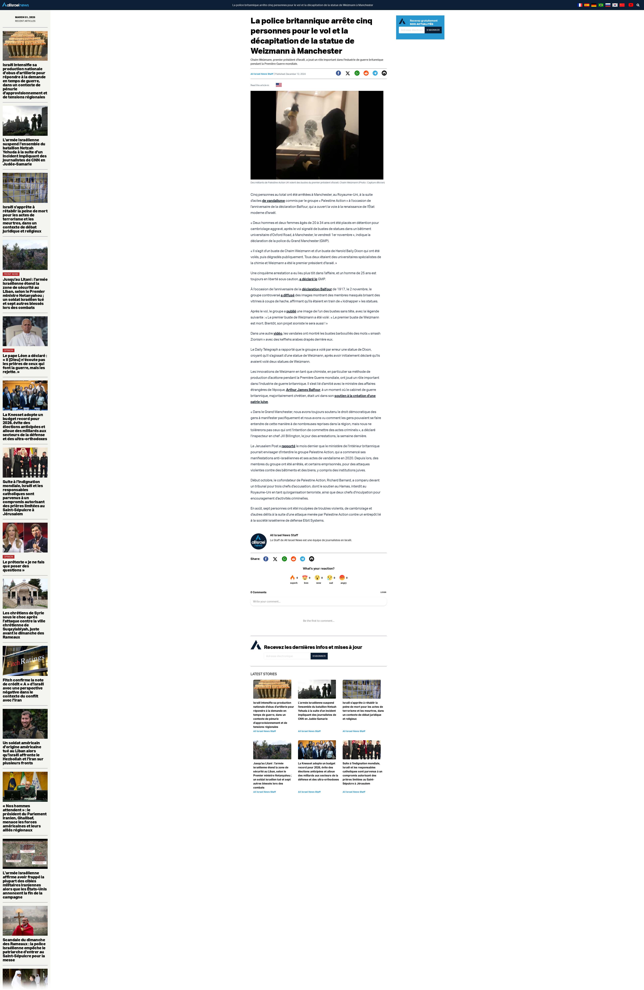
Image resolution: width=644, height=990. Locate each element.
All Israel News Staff (262, 73)
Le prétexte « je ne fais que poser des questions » (23, 565)
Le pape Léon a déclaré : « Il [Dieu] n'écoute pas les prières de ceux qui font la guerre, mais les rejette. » (25, 363)
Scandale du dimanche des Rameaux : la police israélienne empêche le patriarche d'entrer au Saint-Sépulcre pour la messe (24, 949)
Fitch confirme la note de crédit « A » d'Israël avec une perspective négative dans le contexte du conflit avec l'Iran (23, 690)
